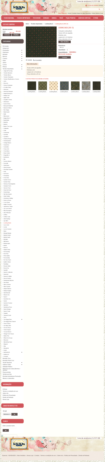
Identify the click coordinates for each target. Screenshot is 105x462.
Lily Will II (6, 220)
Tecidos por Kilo (7, 374)
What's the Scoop (8, 338)
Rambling (6, 264)
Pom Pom (6, 253)
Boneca (54, 18)
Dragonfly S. (7, 155)
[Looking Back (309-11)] (42, 89)
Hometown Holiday (8, 198)
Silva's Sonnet (7, 284)
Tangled (5, 313)
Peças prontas (70, 18)
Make (5, 231)
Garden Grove (7, 179)
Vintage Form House (9, 333)
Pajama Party (7, 249)
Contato (74, 13)
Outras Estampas (8, 85)
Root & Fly (6, 268)
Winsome (6, 340)
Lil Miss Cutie (7, 216)
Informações (7, 384)
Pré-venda (6, 46)
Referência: (61, 45)
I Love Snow (7, 202)
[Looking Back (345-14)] (86, 89)
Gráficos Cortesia (84, 18)
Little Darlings (7, 218)
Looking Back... (32, 91)
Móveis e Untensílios (8, 378)
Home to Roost (7, 200)
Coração (6, 356)
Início (27, 24)
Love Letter (6, 225)
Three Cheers (7, 323)
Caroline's (6, 136)
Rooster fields (7, 266)
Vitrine (95, 18)
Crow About (6, 151)
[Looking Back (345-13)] (75, 89)
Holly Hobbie (7, 196)
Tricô (61, 18)
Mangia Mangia (7, 233)
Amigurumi (6, 48)
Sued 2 (5, 296)
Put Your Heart (7, 259)
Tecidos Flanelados (8, 77)
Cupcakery (6, 144)
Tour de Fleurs (7, 327)
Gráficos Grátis (7, 364)
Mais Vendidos (21, 455)
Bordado (46, 18)
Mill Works (6, 241)
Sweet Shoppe (7, 309)
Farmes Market (7, 161)
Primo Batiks (7, 255)
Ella (4, 159)
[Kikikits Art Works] (16, 7)
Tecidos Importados (23, 18)
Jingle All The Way (8, 70)
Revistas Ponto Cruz (8, 360)
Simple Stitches (7, 288)
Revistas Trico (7, 358)
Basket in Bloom (8, 107)
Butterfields (6, 120)
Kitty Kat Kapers (8, 210)
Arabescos (6, 354)
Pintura (5, 66)
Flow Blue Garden (8, 169)
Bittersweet (6, 116)
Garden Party (7, 181)
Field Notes (6, 165)
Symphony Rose (8, 307)
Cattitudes (6, 128)
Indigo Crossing (7, 204)
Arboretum (6, 101)
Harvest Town (7, 188)
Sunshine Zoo (7, 299)
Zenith (5, 350)
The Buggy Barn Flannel (10, 321)
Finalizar (16, 35)
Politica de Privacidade (9, 395)
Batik (5, 114)
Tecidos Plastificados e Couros (11, 79)
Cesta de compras (93, 5)
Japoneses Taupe (8, 206)
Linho (5, 81)
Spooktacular (7, 292)
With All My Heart (8, 342)
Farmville (6, 163)
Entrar (93, 13)
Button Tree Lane (8, 126)
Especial (4, 455)
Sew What (6, 282)
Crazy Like (6, 149)
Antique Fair (7, 95)
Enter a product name (9, 425)
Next (101, 85)
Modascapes (7, 243)
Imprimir (30, 59)
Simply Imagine (7, 290)
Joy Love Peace (8, 208)
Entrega (5, 389)
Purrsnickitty (7, 251)
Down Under (7, 153)
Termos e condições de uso (10, 391)
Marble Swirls (7, 237)
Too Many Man (7, 325)
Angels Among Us (8, 93)
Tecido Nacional (9, 18)
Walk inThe (6, 335)
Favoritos (88, 13)
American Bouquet (8, 91)
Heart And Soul (7, 190)
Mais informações (32, 64)
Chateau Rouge (7, 138)
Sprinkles (6, 305)
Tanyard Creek (7, 315)
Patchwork (36, 18)
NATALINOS (7, 352)
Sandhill (5, 270)
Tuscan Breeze (7, 331)
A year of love (7, 103)
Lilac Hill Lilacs (7, 212)
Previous (26, 85)
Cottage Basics (7, 142)
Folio (5, 171)
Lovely (5, 227)
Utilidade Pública (7, 366)
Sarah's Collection (8, 272)
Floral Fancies (7, 167)
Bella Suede (6, 112)
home (69, 13)
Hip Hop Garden (8, 194)
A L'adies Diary (7, 87)
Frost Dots (6, 177)
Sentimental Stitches (9, 280)
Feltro (4, 60)
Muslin (5, 245)
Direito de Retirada (8, 397)
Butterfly (6, 122)
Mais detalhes (65, 42)
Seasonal (6, 274)
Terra (5, 317)
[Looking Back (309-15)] (53, 89)
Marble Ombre (7, 235)
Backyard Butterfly (8, 105)
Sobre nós (5, 393)
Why (5, 346)
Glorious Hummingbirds (9, 183)
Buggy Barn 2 (7, 118)
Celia (5, 130)
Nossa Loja (6, 399)
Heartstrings (7, 192)
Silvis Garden (7, 286)
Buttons (5, 124)
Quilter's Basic (7, 262)
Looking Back (7, 223)
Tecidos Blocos (7, 75)
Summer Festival (8, 303)
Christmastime (7, 140)
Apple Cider (6, 97)
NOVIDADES (12, 455)
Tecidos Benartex (8, 73)
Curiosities (6, 146)
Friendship (6, 175)
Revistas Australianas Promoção (12, 376)
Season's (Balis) (8, 276)
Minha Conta (99, 13)
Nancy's (6, 247)
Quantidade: (62, 50)
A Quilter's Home (8, 99)
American (6, 89)
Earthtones (6, 157)
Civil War (6, 134)
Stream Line (7, 294)
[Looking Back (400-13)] (97, 89)
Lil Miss (5, 214)
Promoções (6, 50)
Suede (5, 301)
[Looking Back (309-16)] (64, 89)
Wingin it (6, 344)
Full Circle (6, 173)
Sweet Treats (7, 311)
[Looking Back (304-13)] (31, 89)
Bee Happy (6, 110)
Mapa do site (81, 13)
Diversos (6, 83)
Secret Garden (7, 278)
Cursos (5, 64)
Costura (5, 58)
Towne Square (7, 329)
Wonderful (6, 348)
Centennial (6, 132)
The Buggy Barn (8, 319)
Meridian (6, 239)
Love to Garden (7, 229)
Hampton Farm (7, 186)
